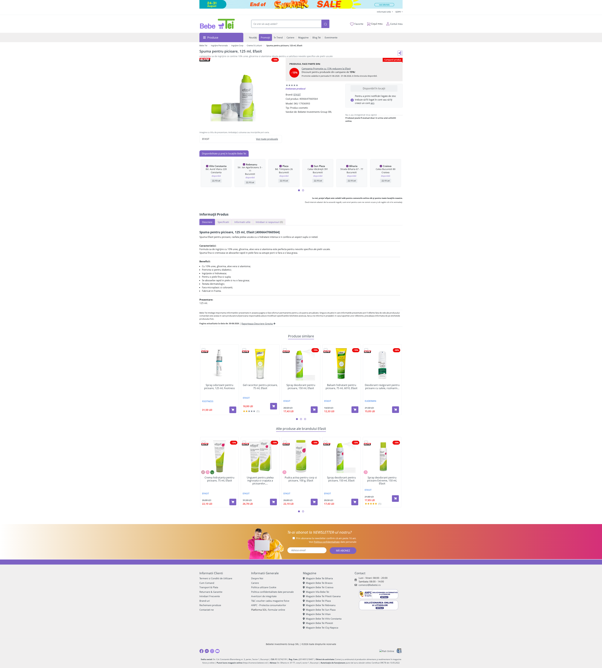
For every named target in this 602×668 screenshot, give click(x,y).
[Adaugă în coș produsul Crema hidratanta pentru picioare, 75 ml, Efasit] (232, 502)
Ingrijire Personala (219, 45)
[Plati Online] (386, 651)
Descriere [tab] (207, 222)
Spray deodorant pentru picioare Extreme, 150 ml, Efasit (382, 480)
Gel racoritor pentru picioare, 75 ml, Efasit (260, 387)
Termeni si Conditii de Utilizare (215, 578)
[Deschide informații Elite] (204, 351)
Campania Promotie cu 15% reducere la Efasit (326, 68)
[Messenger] (207, 651)
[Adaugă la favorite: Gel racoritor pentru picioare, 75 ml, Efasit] (244, 349)
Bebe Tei (203, 45)
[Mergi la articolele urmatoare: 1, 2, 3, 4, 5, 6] (299, 190)
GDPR (398, 11)
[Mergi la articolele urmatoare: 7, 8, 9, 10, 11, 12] (303, 190)
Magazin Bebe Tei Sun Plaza (320, 609)
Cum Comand (206, 582)
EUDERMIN (370, 400)
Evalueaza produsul (295, 88)
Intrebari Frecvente (209, 596)
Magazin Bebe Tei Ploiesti (319, 623)
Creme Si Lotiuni (254, 45)
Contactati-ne (206, 609)
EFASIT (297, 94)
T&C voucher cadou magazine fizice (270, 600)
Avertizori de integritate (264, 596)
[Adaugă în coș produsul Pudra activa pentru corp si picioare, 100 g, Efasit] (314, 502)
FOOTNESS (207, 401)
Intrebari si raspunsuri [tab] (269, 222)
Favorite (358, 23)
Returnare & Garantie (210, 591)
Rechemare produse (210, 605)
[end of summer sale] (301, 4)
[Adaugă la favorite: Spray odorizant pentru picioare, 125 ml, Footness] (203, 349)
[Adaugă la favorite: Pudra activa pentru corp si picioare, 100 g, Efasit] (285, 442)
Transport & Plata (208, 587)
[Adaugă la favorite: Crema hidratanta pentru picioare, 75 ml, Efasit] (203, 442)
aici (372, 103)
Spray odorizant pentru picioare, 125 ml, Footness (219, 387)
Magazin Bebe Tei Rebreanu (320, 605)
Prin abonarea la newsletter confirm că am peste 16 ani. (326, 538)
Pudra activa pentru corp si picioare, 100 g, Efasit (301, 479)
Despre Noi (257, 578)
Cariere (255, 582)
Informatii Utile (384, 11)
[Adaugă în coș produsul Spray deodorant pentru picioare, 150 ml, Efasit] (314, 409)
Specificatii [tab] (223, 222)
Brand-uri (204, 600)
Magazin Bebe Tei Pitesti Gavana (323, 596)
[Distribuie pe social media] (400, 53)
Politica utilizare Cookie (263, 587)
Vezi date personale (332, 541)
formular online (276, 609)
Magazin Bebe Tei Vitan (318, 614)
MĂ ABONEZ (343, 550)
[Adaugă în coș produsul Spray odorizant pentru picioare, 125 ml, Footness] (232, 410)
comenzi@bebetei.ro (370, 584)
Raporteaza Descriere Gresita (257, 323)
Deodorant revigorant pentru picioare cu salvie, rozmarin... (382, 387)
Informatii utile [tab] (242, 222)
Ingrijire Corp (237, 45)
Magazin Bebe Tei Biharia (319, 578)
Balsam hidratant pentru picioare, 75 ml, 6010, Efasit (341, 387)
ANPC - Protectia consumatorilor (268, 605)
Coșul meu (376, 23)
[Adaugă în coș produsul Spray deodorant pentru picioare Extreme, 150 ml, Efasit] (395, 498)
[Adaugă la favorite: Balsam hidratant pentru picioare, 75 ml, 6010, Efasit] (325, 349)
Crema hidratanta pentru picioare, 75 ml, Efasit (219, 479)
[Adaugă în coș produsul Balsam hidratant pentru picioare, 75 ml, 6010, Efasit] (354, 409)
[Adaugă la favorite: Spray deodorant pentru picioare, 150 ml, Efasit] (285, 349)
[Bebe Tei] (217, 24)
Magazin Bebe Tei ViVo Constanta (323, 618)
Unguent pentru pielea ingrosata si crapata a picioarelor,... (260, 480)
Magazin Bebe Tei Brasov (319, 582)
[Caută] (325, 24)
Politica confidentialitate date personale (272, 591)
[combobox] (286, 24)
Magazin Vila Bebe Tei (317, 591)
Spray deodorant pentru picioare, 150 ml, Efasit (300, 387)
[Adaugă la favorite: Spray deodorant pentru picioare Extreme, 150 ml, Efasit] (366, 442)
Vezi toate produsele (267, 138)
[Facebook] (201, 651)
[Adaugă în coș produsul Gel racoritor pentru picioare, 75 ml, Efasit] (273, 406)
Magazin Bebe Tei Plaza (318, 600)
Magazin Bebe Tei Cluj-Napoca (322, 627)
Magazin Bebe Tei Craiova (319, 587)
